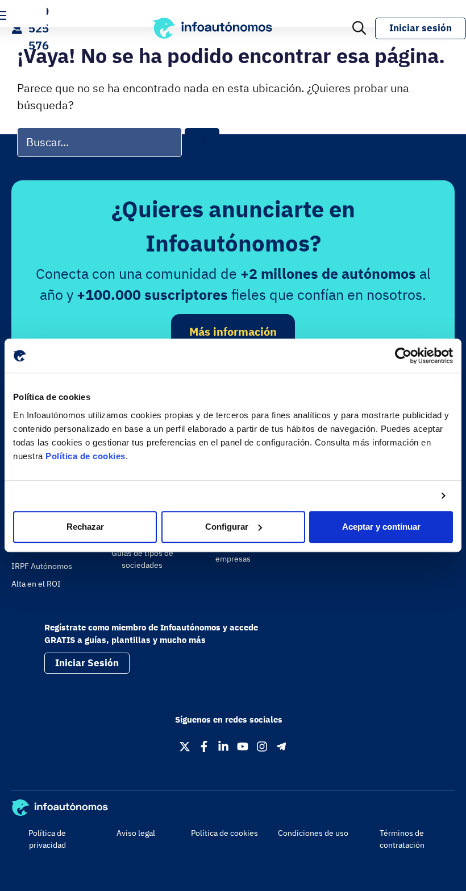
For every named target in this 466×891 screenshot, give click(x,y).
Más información (233, 331)
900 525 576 (38, 28)
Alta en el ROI (36, 584)
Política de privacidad (47, 839)
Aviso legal (135, 833)
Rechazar (85, 526)
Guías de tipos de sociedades (142, 559)
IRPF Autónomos (41, 566)
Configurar (226, 526)
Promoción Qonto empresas (233, 553)
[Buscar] (202, 142)
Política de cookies (85, 456)
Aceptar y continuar (381, 526)
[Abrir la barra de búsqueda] (359, 28)
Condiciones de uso (313, 833)
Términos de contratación (402, 839)
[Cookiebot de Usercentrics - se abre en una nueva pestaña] (403, 355)
